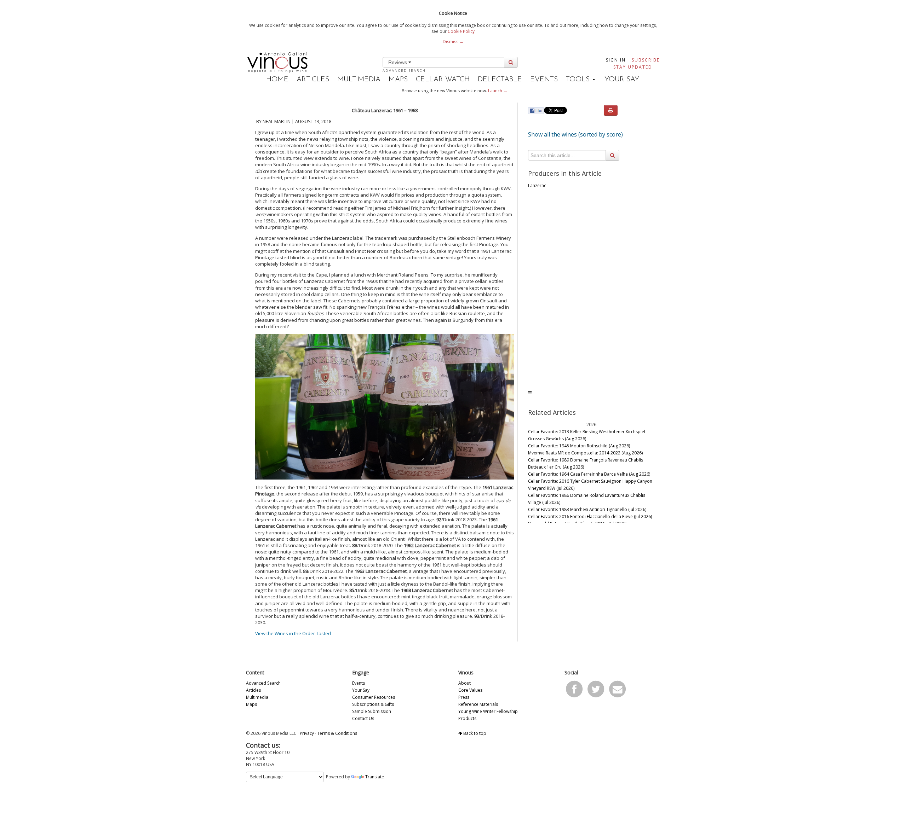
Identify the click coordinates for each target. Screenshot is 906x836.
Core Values (470, 690)
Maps (398, 79)
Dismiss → (453, 42)
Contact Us (363, 718)
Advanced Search (404, 70)
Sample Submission (371, 711)
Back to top (474, 733)
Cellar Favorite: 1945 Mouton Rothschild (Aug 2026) (579, 446)
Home (277, 79)
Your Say (621, 79)
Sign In (616, 60)
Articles (313, 79)
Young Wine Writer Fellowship (488, 711)
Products (467, 718)
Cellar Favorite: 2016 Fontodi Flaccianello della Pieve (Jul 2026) (590, 516)
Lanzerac (537, 185)
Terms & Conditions (337, 733)
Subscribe (646, 60)
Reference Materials (478, 704)
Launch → (498, 91)
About (464, 683)
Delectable (500, 79)
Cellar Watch (443, 79)
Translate (374, 777)
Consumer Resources (373, 697)
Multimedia (358, 79)
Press (463, 697)
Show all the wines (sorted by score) (575, 134)
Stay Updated (632, 67)
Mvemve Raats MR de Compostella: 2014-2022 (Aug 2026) (585, 453)
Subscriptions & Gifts (373, 704)
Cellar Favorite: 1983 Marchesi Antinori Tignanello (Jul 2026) (587, 509)
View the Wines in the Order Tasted (293, 633)
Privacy (307, 733)
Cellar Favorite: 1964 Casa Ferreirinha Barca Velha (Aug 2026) (589, 474)
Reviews (398, 62)
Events (544, 79)
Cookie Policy (461, 31)
